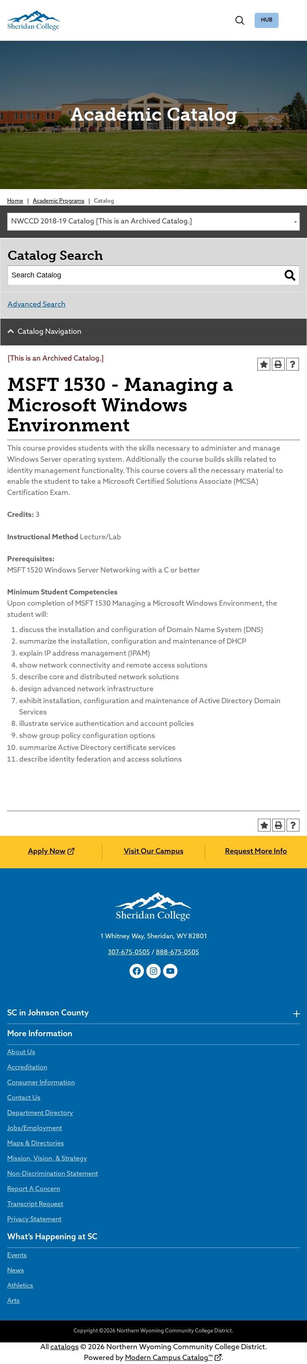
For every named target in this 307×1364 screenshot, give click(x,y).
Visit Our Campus (153, 851)
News (15, 1271)
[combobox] (153, 222)
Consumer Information (41, 1083)
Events (17, 1255)
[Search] (290, 275)
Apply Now (47, 851)
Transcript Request (35, 1204)
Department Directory (40, 1113)
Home (15, 201)
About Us (21, 1052)
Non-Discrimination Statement (52, 1174)
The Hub (267, 20)
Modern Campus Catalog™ (169, 1358)
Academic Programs (58, 201)
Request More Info (256, 851)
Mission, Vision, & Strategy (47, 1159)
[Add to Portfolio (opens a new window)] (263, 364)
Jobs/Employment (34, 1128)
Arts (13, 1301)
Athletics (20, 1286)
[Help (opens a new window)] (292, 364)
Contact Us (23, 1098)
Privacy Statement (34, 1219)
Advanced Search (37, 305)
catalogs (64, 1347)
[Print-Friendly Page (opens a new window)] (278, 364)
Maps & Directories (35, 1144)
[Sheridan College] (33, 20)
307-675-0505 (129, 952)
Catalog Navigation (50, 332)
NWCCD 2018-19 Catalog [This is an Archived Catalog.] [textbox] (101, 221)
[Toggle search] (239, 20)
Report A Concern (33, 1189)
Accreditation (27, 1068)
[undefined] (296, 1013)
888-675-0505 (177, 952)
